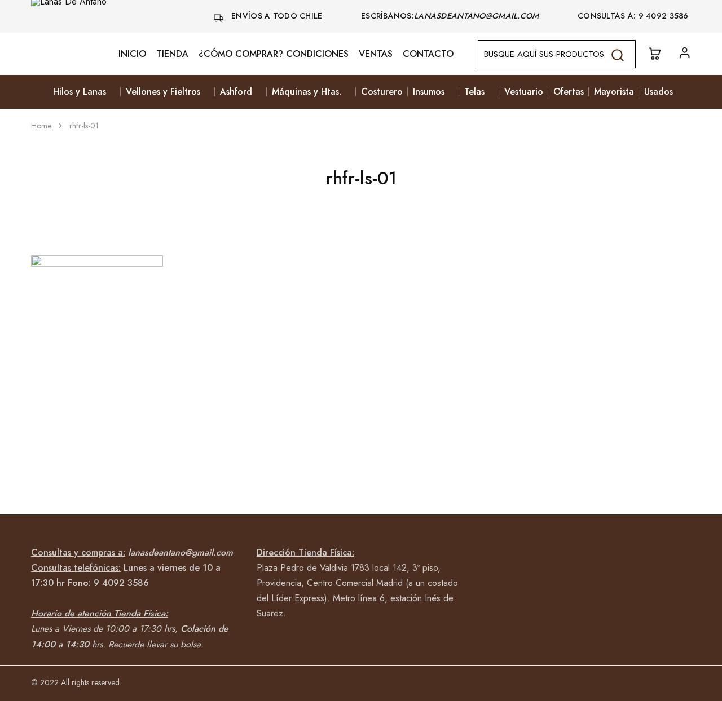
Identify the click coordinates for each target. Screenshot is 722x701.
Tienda (172, 54)
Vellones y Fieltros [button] (163, 92)
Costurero (382, 92)
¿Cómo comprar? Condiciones (274, 54)
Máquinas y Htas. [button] (306, 92)
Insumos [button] (428, 92)
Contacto (428, 54)
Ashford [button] (236, 92)
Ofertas (568, 92)
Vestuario (523, 92)
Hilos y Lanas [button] (79, 92)
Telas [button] (474, 92)
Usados (658, 92)
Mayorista (614, 92)
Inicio (132, 54)
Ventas (376, 54)
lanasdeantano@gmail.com (478, 15)
